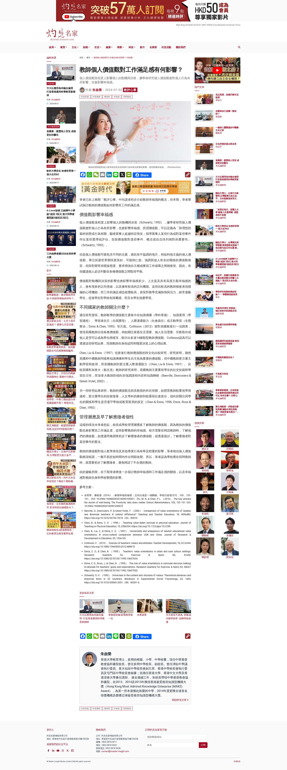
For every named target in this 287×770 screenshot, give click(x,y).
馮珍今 (219, 100)
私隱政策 (237, 761)
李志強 (219, 376)
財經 (85, 47)
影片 (142, 47)
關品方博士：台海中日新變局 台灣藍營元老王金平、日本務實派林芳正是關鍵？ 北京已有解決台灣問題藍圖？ (227, 198)
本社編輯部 (55, 100)
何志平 (219, 147)
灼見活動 (166, 47)
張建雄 (219, 327)
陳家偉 (219, 133)
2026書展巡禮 (53, 127)
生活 (96, 47)
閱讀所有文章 (179, 700)
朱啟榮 (97, 90)
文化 (74, 47)
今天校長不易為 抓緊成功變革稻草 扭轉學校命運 (178, 618)
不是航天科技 (222, 374)
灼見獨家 (96, 97)
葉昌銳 (219, 116)
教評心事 (130, 90)
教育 (62, 47)
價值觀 (107, 97)
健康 (108, 47)
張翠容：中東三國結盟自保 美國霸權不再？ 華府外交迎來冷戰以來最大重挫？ (61, 403)
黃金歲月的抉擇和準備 (226, 324)
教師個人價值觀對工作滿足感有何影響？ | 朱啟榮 (113, 58)
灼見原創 (85, 97)
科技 (131, 47)
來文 (218, 297)
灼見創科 (51, 249)
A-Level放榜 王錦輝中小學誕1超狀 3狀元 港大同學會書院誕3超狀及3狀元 (61, 214)
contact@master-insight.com (115, 751)
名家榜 (153, 47)
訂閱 (203, 745)
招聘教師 (127, 97)
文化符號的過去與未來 (226, 144)
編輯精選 (220, 313)
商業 (119, 47)
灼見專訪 (51, 84)
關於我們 (181, 47)
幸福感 (117, 97)
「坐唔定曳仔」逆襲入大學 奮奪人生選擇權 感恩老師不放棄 (227, 212)
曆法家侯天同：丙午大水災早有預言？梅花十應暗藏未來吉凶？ (61, 481)
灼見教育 (51, 166)
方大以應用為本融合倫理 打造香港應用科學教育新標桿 (92, 618)
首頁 (81, 58)
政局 (51, 47)
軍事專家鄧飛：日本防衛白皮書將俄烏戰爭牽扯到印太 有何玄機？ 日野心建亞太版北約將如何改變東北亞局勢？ (227, 395)
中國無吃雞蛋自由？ (225, 357)
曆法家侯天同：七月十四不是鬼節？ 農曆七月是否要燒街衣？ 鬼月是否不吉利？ (61, 325)
